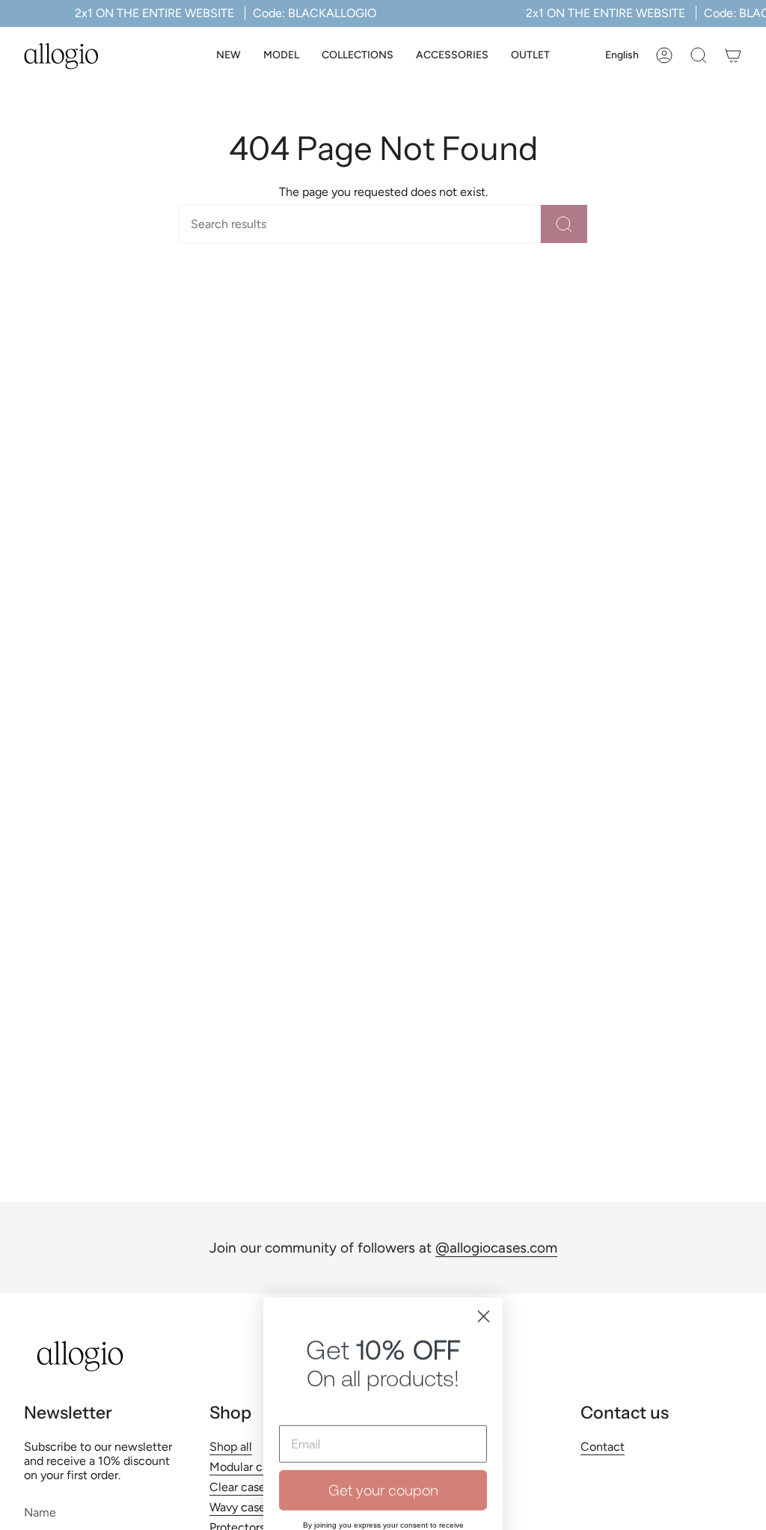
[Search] (564, 224)
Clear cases (240, 1487)
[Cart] (733, 55)
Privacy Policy (411, 1375)
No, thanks (383, 1428)
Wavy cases (240, 1507)
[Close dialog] (484, 1130)
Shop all (230, 1447)
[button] (281, 55)
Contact (602, 1447)
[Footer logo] (80, 1356)
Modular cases (247, 1467)
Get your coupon (383, 1303)
